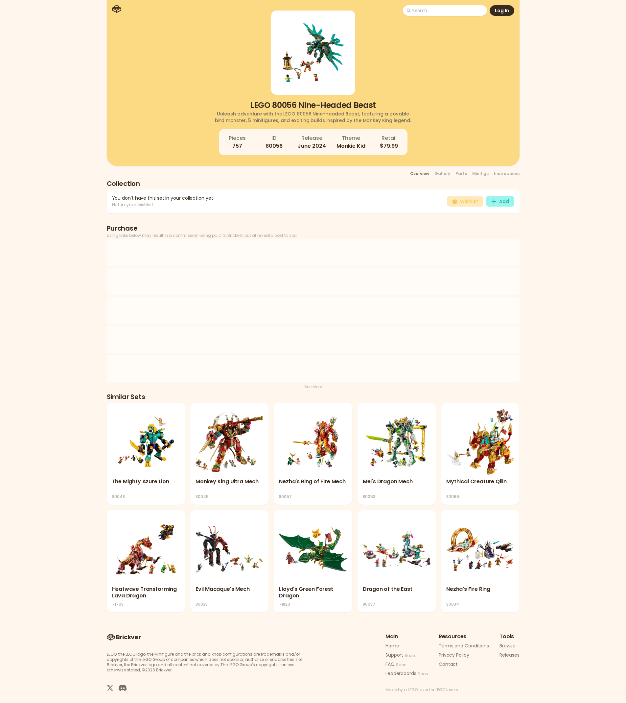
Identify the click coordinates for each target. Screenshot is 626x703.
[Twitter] (110, 687)
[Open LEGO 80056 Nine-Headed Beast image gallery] (313, 53)
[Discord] (123, 687)
